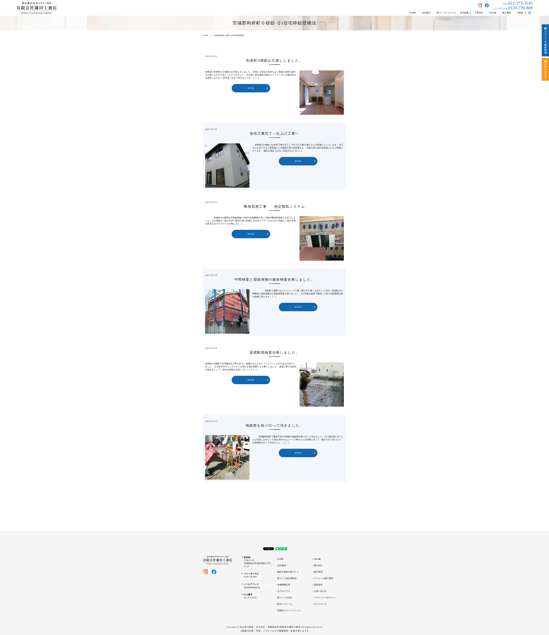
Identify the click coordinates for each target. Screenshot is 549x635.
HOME (413, 13)
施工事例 (506, 13)
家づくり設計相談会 (287, 578)
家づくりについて (445, 13)
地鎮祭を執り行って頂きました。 (274, 425)
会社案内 (426, 13)
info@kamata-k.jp (252, 587)
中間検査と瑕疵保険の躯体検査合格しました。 (274, 279)
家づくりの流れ (284, 597)
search (530, 13)
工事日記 (479, 13)
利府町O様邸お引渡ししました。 (276, 60)
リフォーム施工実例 (323, 578)
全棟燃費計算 (283, 585)
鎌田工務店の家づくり (288, 572)
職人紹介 (318, 565)
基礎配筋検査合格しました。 (274, 352)
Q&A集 (492, 13)
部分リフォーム (284, 604)
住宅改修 (464, 13)
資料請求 (318, 585)
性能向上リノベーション (289, 610)
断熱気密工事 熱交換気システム (274, 206)
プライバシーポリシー (324, 597)
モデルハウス (283, 591)
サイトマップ (320, 604)
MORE (250, 88)
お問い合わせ (320, 591)
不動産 (520, 13)
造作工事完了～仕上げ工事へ (274, 133)
